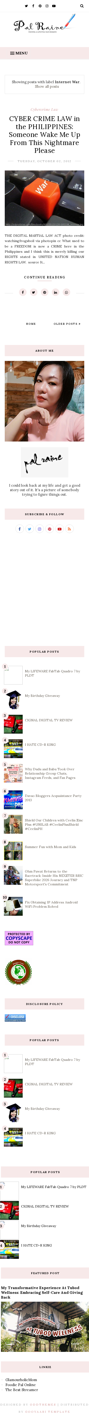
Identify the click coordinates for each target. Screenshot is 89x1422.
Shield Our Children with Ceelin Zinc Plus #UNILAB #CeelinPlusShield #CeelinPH (54, 824)
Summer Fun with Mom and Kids (50, 847)
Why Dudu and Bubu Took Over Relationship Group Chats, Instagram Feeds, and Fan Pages (50, 773)
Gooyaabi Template (47, 1411)
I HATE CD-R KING (40, 745)
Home (31, 323)
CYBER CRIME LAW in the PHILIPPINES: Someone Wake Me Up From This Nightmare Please (44, 134)
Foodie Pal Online (20, 1385)
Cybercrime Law (44, 109)
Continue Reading (44, 277)
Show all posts (47, 86)
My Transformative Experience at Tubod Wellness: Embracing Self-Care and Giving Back (42, 1292)
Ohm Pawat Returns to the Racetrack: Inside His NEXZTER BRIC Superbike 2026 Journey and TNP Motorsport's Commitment (54, 877)
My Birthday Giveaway (42, 696)
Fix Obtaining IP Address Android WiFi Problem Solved (51, 904)
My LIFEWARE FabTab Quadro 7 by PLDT (53, 1187)
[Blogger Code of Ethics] (18, 984)
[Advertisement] (44, 589)
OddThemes (43, 1404)
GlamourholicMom (21, 1380)
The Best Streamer (21, 1390)
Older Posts (66, 323)
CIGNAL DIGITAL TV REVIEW (49, 720)
